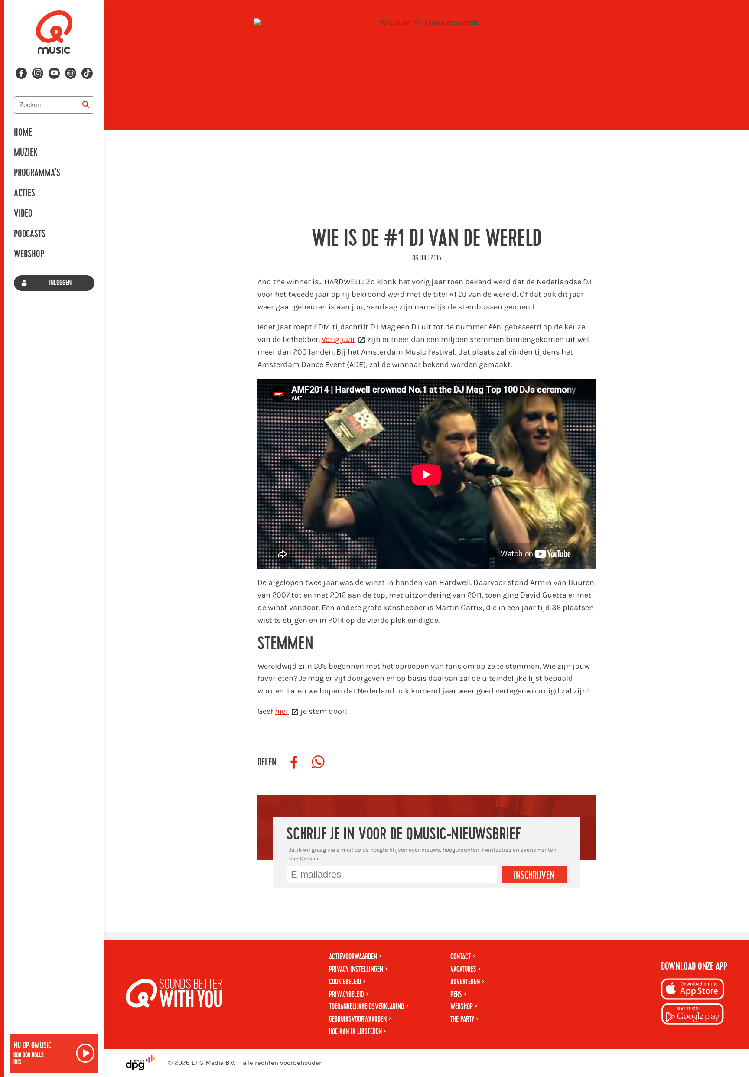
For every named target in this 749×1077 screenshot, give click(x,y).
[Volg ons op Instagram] (37, 73)
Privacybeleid (346, 994)
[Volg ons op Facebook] (21, 73)
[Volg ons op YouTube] (54, 73)
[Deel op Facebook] (294, 762)
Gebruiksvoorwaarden (358, 1019)
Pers (456, 994)
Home (23, 132)
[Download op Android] (692, 1015)
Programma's (37, 172)
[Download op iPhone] (692, 990)
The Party (462, 1019)
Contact (460, 957)
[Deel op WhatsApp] (318, 762)
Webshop (29, 253)
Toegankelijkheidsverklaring (366, 1007)
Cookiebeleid (345, 982)
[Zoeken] (86, 105)
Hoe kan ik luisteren (355, 1032)
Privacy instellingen (356, 969)
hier (282, 711)
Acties (24, 193)
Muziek (25, 152)
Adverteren (465, 982)
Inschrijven (534, 875)
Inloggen (60, 283)
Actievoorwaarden (353, 957)
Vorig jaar (338, 339)
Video (23, 213)
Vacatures (463, 969)
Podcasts (30, 234)
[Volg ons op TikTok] (87, 73)
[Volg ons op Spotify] (70, 73)
